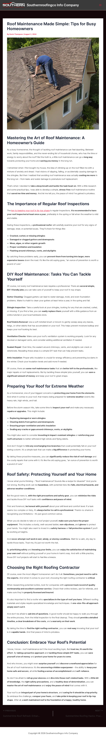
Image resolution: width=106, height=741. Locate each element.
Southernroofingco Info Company (53, 5)
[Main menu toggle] (100, 5)
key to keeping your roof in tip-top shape (30, 210)
